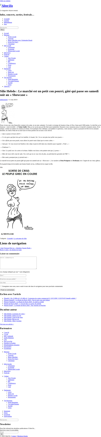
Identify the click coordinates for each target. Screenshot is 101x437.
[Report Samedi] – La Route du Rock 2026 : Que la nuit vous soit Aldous (27, 300)
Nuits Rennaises (13, 79)
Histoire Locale (12, 74)
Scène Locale (12, 37)
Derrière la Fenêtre (10, 343)
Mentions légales (22, 436)
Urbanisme (11, 47)
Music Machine (13, 357)
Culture (6, 56)
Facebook (7, 414)
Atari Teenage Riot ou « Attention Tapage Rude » (15, 248)
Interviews (7, 53)
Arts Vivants (12, 58)
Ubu (5, 339)
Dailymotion (8, 416)
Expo (9, 65)
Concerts (10, 38)
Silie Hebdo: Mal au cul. (11, 319)
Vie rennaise (8, 77)
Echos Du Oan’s (13, 42)
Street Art (11, 72)
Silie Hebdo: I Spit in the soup (13, 317)
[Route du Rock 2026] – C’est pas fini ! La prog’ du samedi (22, 303)
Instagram (7, 411)
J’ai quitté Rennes (13, 81)
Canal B (6, 332)
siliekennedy (4, 100)
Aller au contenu (5, 1)
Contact (13, 436)
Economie (11, 49)
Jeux (5, 24)
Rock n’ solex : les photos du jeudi (11, 250)
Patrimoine (7, 69)
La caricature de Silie (20, 238)
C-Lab (6, 334)
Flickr (6, 413)
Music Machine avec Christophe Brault (20, 40)
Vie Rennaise (8, 400)
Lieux (10, 70)
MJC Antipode (8, 336)
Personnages (12, 76)
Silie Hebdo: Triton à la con (12, 315)
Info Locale (7, 45)
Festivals (6, 54)
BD (9, 61)
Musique (6, 35)
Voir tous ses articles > (7, 324)
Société (10, 83)
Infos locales (8, 364)
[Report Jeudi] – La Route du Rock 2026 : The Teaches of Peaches (25, 305)
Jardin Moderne (9, 338)
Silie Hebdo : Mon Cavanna (12, 321)
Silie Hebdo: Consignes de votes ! (14, 314)
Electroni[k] (7, 347)
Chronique (11, 44)
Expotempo (7, 348)
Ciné (9, 67)
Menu (2, 30)
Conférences (12, 63)
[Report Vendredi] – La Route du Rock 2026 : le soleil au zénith (24, 302)
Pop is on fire (8, 341)
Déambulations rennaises (11, 345)
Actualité (7, 19)
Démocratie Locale (14, 51)
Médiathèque (8, 22)
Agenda (6, 20)
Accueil (6, 33)
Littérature (11, 60)
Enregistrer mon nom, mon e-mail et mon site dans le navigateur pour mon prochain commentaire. (32, 286)
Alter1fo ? (7, 86)
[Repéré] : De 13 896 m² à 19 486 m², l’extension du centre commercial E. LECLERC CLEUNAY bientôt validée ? (40, 298)
